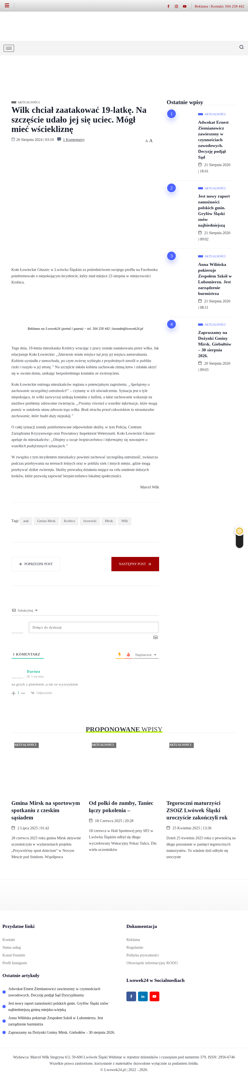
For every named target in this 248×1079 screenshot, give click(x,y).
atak (26, 521)
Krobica (69, 521)
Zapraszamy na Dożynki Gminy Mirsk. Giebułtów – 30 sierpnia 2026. (214, 344)
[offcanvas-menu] (9, 5)
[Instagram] (179, 6)
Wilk (124, 521)
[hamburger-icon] (9, 48)
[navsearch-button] (239, 48)
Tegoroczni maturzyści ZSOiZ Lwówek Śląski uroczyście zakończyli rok (197, 810)
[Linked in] (143, 996)
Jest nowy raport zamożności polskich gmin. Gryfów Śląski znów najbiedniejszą (214, 211)
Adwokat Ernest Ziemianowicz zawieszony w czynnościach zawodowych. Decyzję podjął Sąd (213, 140)
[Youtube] (187, 6)
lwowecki (89, 521)
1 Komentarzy (74, 140)
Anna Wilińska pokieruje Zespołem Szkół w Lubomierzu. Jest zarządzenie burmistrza (215, 279)
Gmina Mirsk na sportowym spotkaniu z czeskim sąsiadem (45, 810)
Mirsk (109, 521)
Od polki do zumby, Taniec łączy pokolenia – (121, 806)
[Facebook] (171, 6)
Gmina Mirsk (46, 521)
